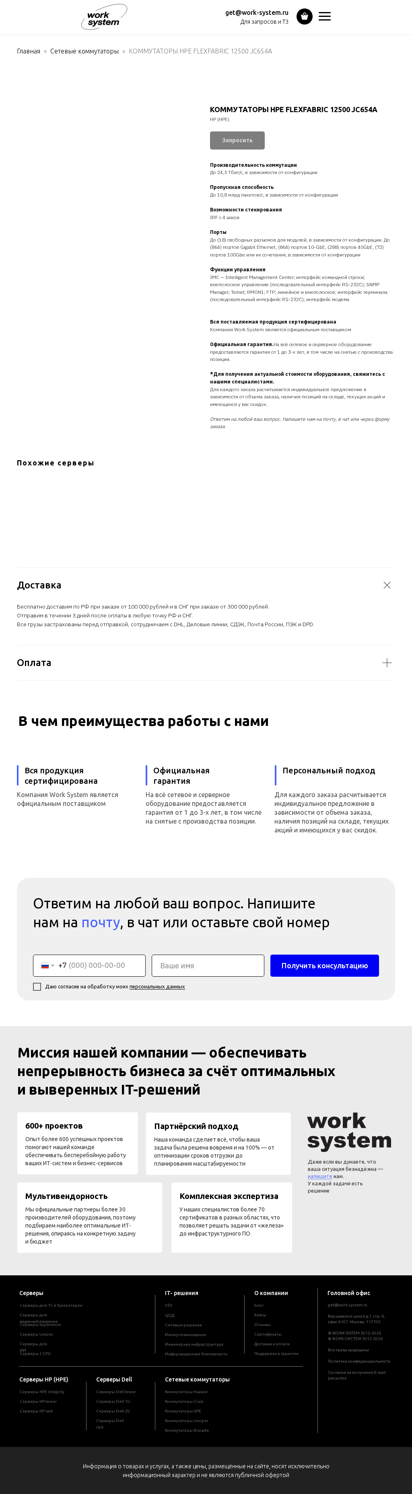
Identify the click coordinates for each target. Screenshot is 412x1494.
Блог (259, 1305)
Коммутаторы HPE (183, 1411)
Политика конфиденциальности (359, 1361)
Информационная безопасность (196, 1354)
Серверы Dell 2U (113, 1411)
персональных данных (157, 986)
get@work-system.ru (256, 12)
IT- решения (181, 1293)
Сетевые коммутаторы (84, 51)
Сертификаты (268, 1334)
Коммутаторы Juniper (186, 1420)
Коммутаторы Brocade (187, 1430)
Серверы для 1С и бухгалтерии (51, 1305)
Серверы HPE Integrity (42, 1391)
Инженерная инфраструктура (194, 1344)
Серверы (31, 1293)
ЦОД (169, 1315)
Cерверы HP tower (38, 1401)
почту (100, 922)
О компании (271, 1293)
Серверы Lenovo (36, 1334)
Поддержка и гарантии (276, 1353)
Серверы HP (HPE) (43, 1379)
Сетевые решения (183, 1325)
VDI (168, 1305)
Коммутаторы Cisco (184, 1401)
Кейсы (260, 1315)
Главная (28, 51)
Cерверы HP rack (36, 1411)
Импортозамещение (185, 1334)
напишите (320, 1176)
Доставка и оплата (272, 1344)
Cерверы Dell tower (116, 1391)
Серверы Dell (114, 1379)
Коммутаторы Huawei (186, 1391)
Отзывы (262, 1324)
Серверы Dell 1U (113, 1401)
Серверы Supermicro (40, 1324)
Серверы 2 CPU (35, 1353)
